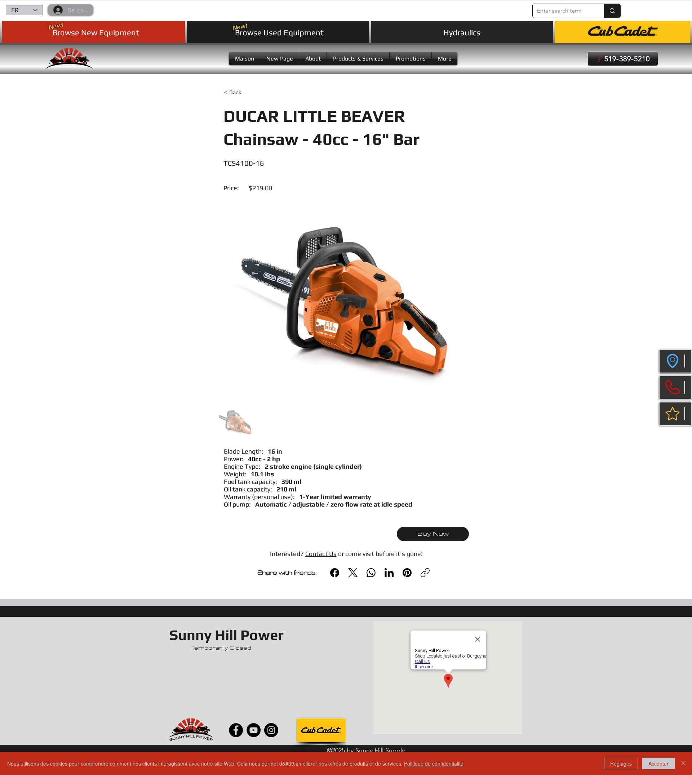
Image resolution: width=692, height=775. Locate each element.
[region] (675, 361)
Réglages (621, 763)
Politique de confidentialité (433, 763)
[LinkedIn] (389, 572)
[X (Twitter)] (353, 572)
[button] (631, 8)
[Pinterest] (407, 572)
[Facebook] (334, 572)
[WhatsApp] (371, 572)
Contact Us (321, 553)
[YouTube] (254, 730)
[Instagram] (271, 730)
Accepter (658, 763)
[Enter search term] (612, 11)
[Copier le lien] (425, 572)
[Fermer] (683, 763)
